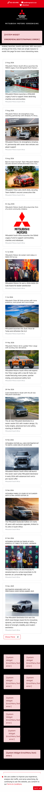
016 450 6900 (14, 2)
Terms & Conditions (14, 784)
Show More (12, 637)
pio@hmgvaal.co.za (30, 2)
